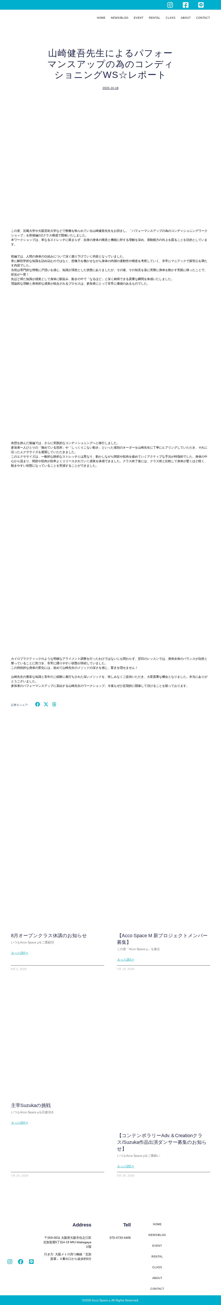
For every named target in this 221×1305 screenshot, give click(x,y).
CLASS (170, 17)
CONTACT (203, 17)
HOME (101, 17)
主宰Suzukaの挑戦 (31, 1105)
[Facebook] (20, 1261)
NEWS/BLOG (119, 17)
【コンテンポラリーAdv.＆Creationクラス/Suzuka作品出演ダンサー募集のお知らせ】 (162, 1142)
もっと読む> (19, 952)
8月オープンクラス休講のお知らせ (49, 935)
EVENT (139, 17)
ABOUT (186, 17)
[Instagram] (9, 1261)
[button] (37, 704)
